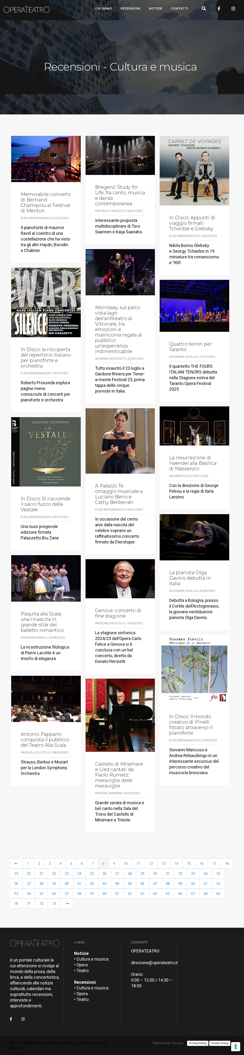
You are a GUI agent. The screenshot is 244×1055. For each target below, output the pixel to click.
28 (130, 874)
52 (218, 884)
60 (105, 894)
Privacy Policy (198, 1043)
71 (29, 904)
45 (130, 884)
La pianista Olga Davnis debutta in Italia (190, 578)
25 (92, 874)
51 (206, 884)
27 (117, 874)
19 (16, 874)
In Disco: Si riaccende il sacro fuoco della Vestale (46, 504)
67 (193, 894)
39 (54, 884)
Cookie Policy (220, 1043)
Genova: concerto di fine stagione (118, 613)
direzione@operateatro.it (154, 962)
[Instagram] (233, 8)
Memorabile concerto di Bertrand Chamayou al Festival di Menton (46, 203)
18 (227, 864)
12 (151, 864)
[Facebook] (219, 8)
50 (193, 884)
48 (168, 884)
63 (142, 894)
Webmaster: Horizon (168, 1043)
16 (201, 864)
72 (41, 904)
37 (29, 884)
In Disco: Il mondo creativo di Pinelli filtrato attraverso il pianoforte (191, 725)
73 (54, 904)
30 (155, 874)
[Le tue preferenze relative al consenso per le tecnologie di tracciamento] (235, 1046)
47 (155, 884)
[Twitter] (226, 8)
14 (176, 864)
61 (117, 894)
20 (29, 874)
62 (130, 894)
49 (180, 884)
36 (16, 884)
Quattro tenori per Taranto (190, 346)
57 (67, 894)
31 (168, 874)
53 (16, 894)
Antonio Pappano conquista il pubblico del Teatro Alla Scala (45, 740)
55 (41, 894)
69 (218, 894)
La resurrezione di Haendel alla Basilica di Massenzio (193, 463)
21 (41, 874)
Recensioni (130, 8)
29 (142, 874)
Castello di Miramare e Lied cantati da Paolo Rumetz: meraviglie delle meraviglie (119, 775)
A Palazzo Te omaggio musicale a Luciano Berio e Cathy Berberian (119, 494)
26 (105, 874)
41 (79, 884)
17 (214, 864)
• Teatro (81, 970)
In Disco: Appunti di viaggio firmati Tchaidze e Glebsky (192, 223)
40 (67, 884)
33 (193, 874)
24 (79, 874)
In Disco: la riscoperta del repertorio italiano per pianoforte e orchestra (46, 358)
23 (67, 874)
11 (138, 864)
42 (92, 884)
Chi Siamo (103, 8)
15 (189, 864)
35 (218, 874)
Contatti (179, 8)
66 (180, 894)
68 (206, 894)
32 (180, 874)
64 (155, 894)
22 (54, 874)
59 (92, 894)
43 (105, 884)
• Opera (81, 964)
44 (117, 884)
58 (79, 894)
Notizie (155, 8)
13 (164, 864)
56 (54, 894)
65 (168, 894)
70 (16, 904)
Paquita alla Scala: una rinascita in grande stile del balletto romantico (42, 622)
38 (41, 884)
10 (126, 864)
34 (206, 874)
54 (29, 894)
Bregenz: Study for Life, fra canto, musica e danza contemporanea (120, 195)
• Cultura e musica (91, 959)
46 (142, 884)
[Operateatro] (29, 8)
